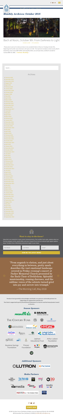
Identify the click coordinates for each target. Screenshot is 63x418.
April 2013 (8, 172)
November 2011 (10, 196)
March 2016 (8, 133)
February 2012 (9, 191)
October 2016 (9, 126)
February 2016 (9, 135)
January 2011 (9, 209)
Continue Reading (23, 52)
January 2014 (9, 163)
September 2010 (10, 217)
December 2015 (10, 137)
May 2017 (8, 113)
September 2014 (10, 152)
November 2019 (10, 81)
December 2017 (10, 103)
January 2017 (9, 120)
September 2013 (10, 168)
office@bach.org (46, 413)
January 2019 (9, 88)
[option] (31, 276)
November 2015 (10, 139)
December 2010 (10, 211)
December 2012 (10, 179)
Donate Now (31, 407)
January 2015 (9, 146)
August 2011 (9, 202)
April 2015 (8, 144)
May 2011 (8, 204)
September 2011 (10, 200)
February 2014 (9, 161)
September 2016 (10, 127)
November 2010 (10, 213)
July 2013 (8, 170)
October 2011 (9, 198)
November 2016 (10, 124)
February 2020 (9, 77)
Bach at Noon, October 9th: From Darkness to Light (32, 40)
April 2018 (8, 98)
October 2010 (9, 215)
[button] (59, 2)
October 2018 (9, 92)
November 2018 (10, 90)
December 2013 (10, 165)
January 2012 (9, 192)
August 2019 (9, 83)
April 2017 (8, 114)
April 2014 (8, 157)
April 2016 (8, 131)
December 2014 (10, 148)
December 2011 (10, 194)
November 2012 (10, 181)
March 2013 (8, 174)
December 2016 (10, 122)
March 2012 (8, 189)
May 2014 (8, 155)
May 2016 (8, 129)
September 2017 (10, 109)
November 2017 (10, 105)
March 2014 (8, 159)
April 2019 (8, 85)
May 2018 (8, 96)
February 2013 (9, 176)
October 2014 (9, 150)
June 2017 (8, 111)
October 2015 (9, 140)
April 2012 (8, 187)
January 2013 (9, 178)
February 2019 (9, 87)
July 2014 (8, 153)
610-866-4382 (38, 413)
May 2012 (8, 185)
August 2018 (9, 94)
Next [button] (58, 275)
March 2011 (8, 207)
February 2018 (9, 101)
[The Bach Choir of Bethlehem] (6, 7)
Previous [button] (4, 275)
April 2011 (8, 205)
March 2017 (8, 116)
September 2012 (10, 183)
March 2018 (8, 100)
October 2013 (9, 166)
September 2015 (10, 142)
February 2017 (9, 118)
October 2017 (9, 107)
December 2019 (10, 79)
